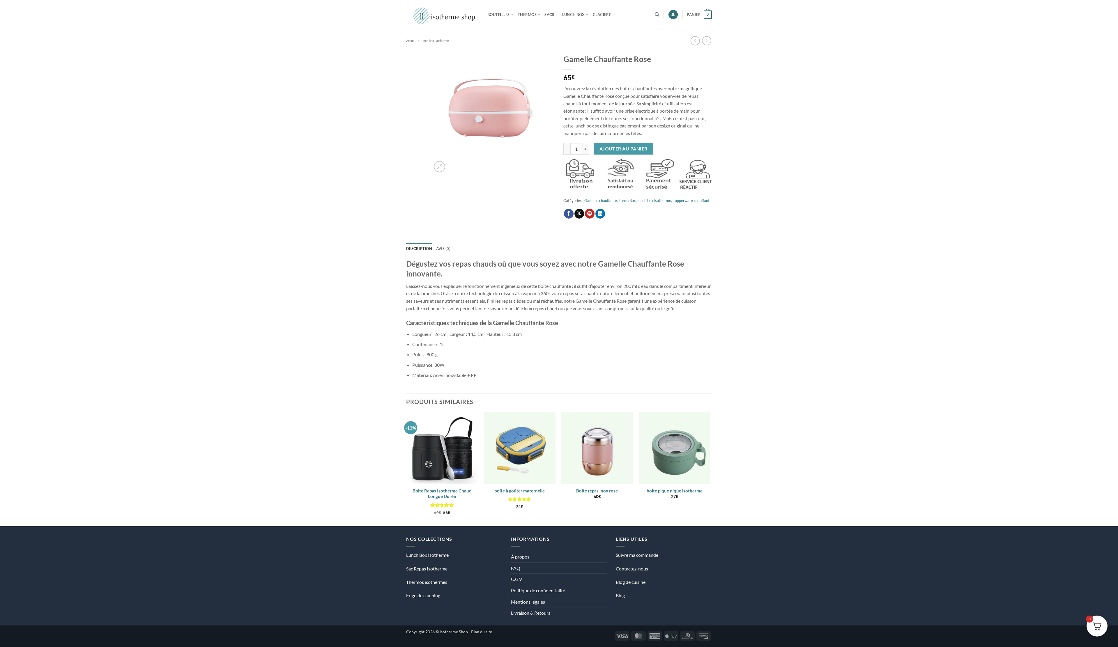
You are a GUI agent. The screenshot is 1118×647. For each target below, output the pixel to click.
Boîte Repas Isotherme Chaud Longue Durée (442, 493)
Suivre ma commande (637, 555)
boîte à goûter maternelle (519, 490)
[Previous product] (706, 40)
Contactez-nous (632, 568)
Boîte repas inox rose (597, 490)
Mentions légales (528, 602)
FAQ (515, 568)
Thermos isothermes (426, 582)
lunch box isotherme (435, 40)
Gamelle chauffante (600, 200)
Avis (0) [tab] (443, 248)
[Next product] (695, 40)
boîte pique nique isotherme (675, 490)
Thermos (527, 14)
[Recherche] (657, 14)
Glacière (602, 14)
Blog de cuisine (630, 582)
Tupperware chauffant (691, 200)
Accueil (411, 40)
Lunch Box (573, 14)
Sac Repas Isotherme (426, 568)
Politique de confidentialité (538, 590)
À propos (520, 556)
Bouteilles (498, 14)
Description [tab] (419, 248)
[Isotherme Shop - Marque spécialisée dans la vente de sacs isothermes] (442, 14)
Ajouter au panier (623, 148)
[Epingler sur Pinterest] (590, 214)
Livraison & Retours (530, 613)
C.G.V (516, 579)
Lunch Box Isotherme (427, 555)
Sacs (549, 14)
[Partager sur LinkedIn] (600, 214)
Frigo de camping (423, 595)
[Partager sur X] (579, 214)
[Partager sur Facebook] (569, 214)
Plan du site (481, 631)
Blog (620, 595)
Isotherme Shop (454, 631)
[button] (673, 15)
